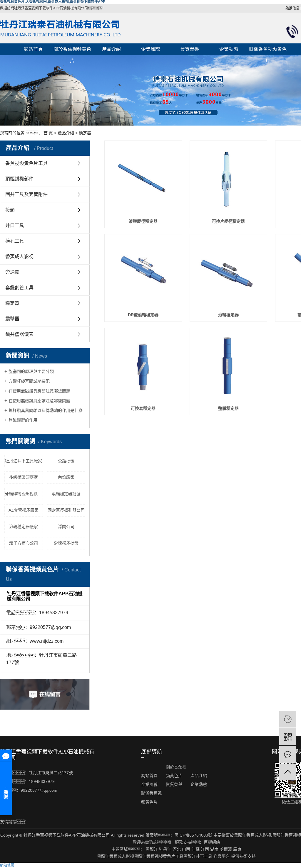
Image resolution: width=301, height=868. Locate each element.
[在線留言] (287, 754)
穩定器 (85, 133)
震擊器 (12, 318)
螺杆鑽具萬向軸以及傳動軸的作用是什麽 (46, 410)
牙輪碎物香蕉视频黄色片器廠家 (24, 493)
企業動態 (228, 49)
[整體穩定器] (228, 366)
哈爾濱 (226, 849)
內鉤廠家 (66, 477)
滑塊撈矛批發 (66, 543)
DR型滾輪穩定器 (143, 314)
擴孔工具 (14, 240)
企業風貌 (150, 49)
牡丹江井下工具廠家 (23, 460)
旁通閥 (12, 272)
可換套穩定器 (143, 408)
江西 (205, 849)
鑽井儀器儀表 (19, 334)
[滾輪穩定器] (228, 272)
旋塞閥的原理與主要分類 (31, 371)
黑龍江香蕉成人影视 (252, 835)
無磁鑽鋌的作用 (23, 420)
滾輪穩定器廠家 (23, 526)
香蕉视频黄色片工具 (26, 163)
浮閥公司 (66, 526)
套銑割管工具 (19, 287)
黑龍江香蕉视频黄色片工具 (158, 856)
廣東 (237, 849)
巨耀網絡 (212, 842)
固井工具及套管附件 (26, 194)
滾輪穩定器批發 (66, 493)
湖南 (214, 849)
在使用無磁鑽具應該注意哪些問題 (39, 391)
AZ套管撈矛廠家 (24, 510)
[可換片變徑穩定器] (228, 179)
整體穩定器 (228, 408)
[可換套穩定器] (143, 366)
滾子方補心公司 (23, 543)
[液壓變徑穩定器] (143, 179)
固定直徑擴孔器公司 (66, 510)
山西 (186, 849)
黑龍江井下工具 (197, 856)
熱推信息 (292, 8)
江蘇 (195, 849)
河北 (177, 849)
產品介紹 (111, 49)
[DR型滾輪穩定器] (143, 272)
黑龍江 (152, 849)
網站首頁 (33, 49)
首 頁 (48, 133)
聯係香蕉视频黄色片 (268, 51)
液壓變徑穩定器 (143, 221)
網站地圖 (7, 865)
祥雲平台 (221, 856)
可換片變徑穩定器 (228, 221)
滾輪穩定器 (228, 314)
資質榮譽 (189, 49)
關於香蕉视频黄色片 (72, 51)
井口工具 (14, 225)
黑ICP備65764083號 (193, 835)
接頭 (10, 209)
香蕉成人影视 (19, 256)
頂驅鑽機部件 (19, 178)
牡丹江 (165, 849)
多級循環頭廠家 (23, 477)
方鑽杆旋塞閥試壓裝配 (29, 381)
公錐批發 (66, 460)
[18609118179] (287, 719)
